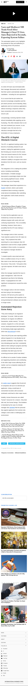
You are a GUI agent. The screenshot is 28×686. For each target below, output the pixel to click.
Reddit (3, 188)
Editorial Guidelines (20, 452)
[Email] (17, 56)
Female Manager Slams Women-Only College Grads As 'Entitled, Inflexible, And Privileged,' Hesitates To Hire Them (13, 436)
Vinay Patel (11, 49)
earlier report (7, 383)
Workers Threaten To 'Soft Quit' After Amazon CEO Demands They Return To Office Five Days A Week (12, 430)
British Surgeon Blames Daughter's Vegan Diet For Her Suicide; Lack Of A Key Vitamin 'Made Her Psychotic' (14, 208)
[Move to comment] (20, 56)
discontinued (11, 331)
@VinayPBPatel (13, 50)
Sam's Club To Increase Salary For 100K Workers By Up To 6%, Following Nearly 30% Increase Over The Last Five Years (13, 425)
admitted (12, 407)
